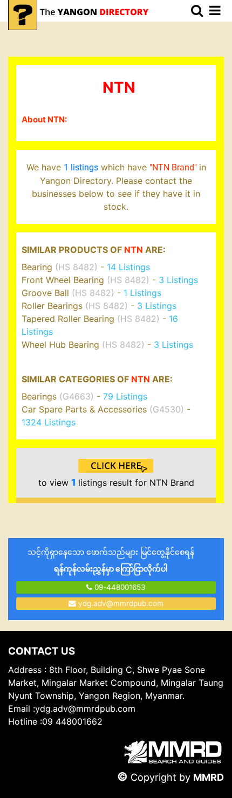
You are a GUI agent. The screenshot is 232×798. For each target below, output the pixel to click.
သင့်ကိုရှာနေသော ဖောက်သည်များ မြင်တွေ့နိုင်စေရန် (111, 560)
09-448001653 (119, 587)
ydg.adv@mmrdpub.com (120, 603)
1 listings (81, 167)
